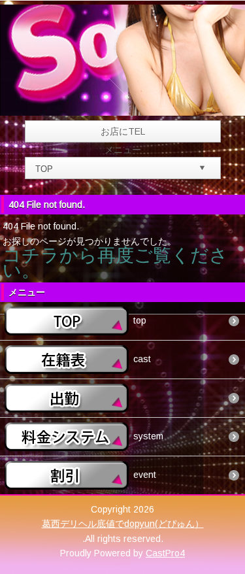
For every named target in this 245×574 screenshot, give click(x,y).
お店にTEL (123, 131)
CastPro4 (165, 553)
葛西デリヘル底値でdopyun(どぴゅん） (123, 523)
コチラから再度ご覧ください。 (115, 262)
